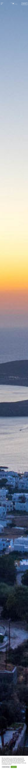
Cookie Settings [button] (6, 766)
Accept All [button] (14, 766)
